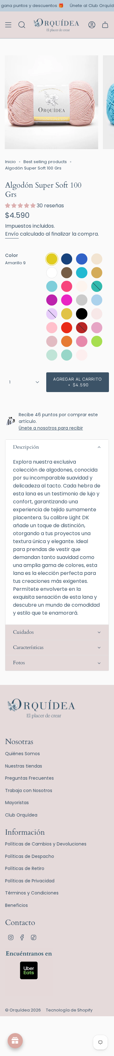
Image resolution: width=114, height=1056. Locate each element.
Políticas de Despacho (29, 856)
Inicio (10, 162)
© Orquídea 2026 (23, 1010)
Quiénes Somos (22, 753)
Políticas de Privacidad (29, 881)
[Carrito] (105, 24)
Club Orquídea (21, 815)
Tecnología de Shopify (69, 1010)
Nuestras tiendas (23, 766)
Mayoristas (17, 802)
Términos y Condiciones (32, 893)
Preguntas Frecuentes (29, 778)
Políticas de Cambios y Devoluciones (45, 844)
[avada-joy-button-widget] (15, 1040)
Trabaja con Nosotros (28, 790)
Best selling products (45, 162)
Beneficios (16, 905)
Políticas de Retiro (24, 868)
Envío (12, 234)
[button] (57, 447)
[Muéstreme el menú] (8, 24)
